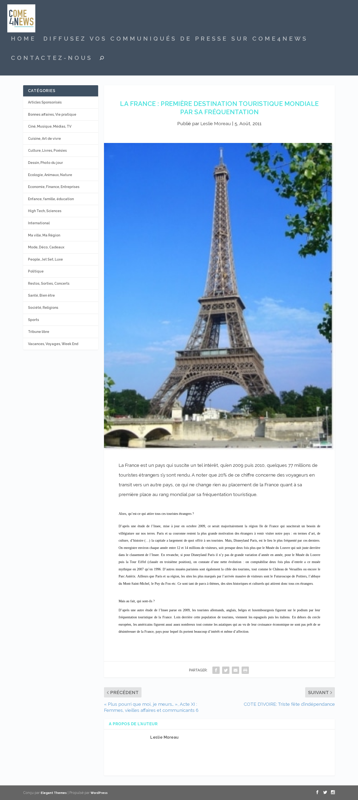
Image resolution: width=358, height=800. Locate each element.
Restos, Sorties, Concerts (48, 283)
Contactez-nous (52, 58)
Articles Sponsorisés (45, 102)
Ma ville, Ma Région (44, 235)
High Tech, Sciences (44, 211)
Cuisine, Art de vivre (44, 139)
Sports (33, 320)
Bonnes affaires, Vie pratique (52, 114)
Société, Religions (43, 308)
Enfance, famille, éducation (51, 199)
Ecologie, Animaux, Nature (50, 175)
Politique (36, 271)
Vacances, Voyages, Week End (53, 344)
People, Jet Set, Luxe (45, 259)
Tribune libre (38, 332)
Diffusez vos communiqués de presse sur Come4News (175, 39)
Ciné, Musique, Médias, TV (49, 126)
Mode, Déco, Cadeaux (46, 247)
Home (23, 39)
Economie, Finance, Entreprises (53, 187)
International (39, 223)
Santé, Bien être (41, 295)
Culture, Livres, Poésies (47, 150)
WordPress (99, 793)
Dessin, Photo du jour (45, 163)
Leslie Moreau (215, 123)
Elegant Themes (54, 793)
